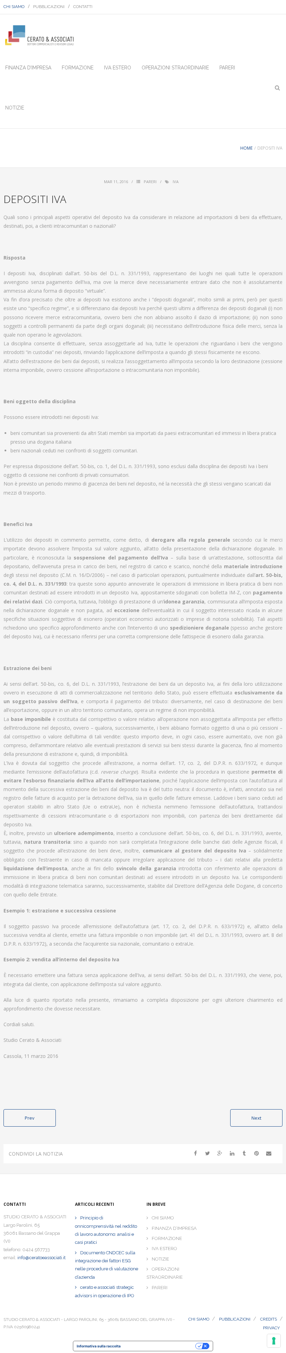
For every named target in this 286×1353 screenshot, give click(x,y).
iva (176, 181)
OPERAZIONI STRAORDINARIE (164, 1273)
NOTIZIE (160, 1259)
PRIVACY (271, 1327)
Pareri (150, 181)
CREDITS (268, 1319)
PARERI (159, 1287)
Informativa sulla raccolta (99, 1346)
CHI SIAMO (13, 6)
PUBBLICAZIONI (49, 6)
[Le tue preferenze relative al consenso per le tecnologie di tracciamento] (273, 1340)
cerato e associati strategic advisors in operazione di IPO (104, 1291)
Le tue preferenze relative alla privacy (160, 1346)
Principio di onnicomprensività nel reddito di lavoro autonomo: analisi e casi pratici (106, 1230)
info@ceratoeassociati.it (41, 1257)
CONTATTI (82, 6)
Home (246, 148)
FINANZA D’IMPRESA (174, 1228)
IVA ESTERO (164, 1248)
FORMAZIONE (167, 1238)
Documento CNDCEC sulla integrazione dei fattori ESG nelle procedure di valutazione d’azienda (106, 1265)
